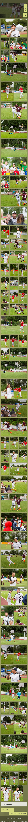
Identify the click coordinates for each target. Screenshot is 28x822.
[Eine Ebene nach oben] (2, 16)
